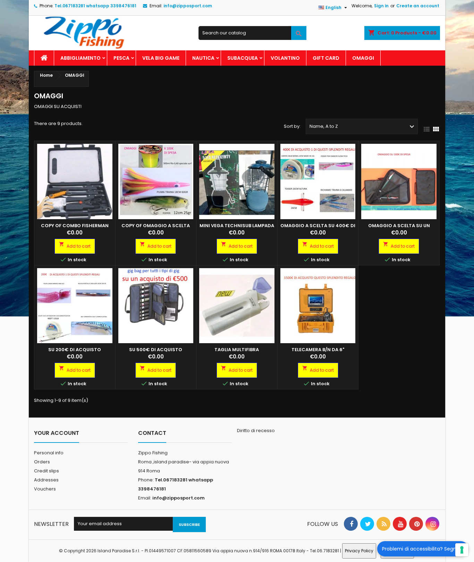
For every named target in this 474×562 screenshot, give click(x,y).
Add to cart (75, 245)
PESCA (121, 58)
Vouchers (45, 489)
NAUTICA (203, 58)
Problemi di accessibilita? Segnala (423, 548)
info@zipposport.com (187, 6)
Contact (152, 433)
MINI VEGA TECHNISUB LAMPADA (237, 225)
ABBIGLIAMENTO (80, 58)
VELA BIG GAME (160, 58)
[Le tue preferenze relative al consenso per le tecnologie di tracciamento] (461, 549)
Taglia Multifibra (236, 349)
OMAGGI (363, 58)
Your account (56, 433)
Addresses (46, 480)
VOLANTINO (285, 58)
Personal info (49, 452)
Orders (42, 461)
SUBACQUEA (242, 58)
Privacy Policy (359, 551)
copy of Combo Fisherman (75, 225)
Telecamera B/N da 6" (317, 349)
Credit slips (46, 471)
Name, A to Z (363, 127)
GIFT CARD (326, 58)
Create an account (417, 6)
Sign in (381, 6)
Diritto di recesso (256, 430)
